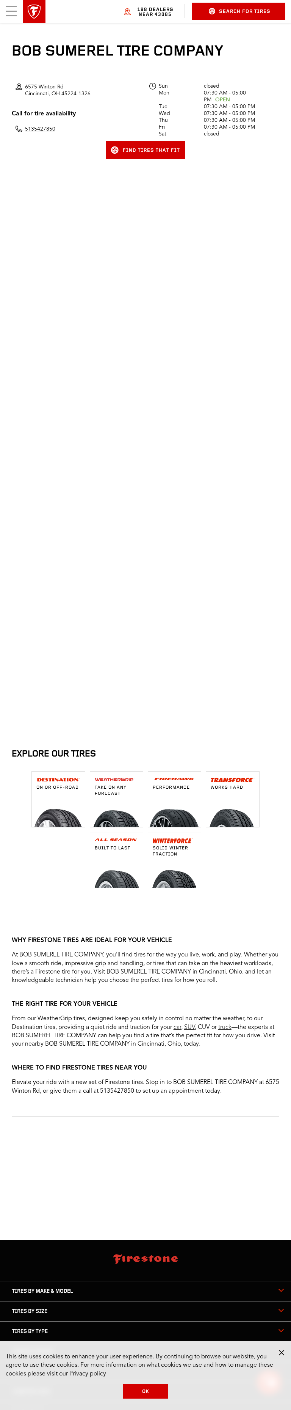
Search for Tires (245, 11)
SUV (189, 1027)
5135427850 (40, 129)
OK (145, 1391)
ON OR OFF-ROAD (57, 787)
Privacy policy (87, 1374)
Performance (171, 787)
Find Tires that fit (151, 150)
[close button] (281, 1352)
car (177, 1027)
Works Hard (227, 787)
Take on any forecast (111, 790)
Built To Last (112, 848)
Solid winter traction (170, 851)
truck (225, 1027)
